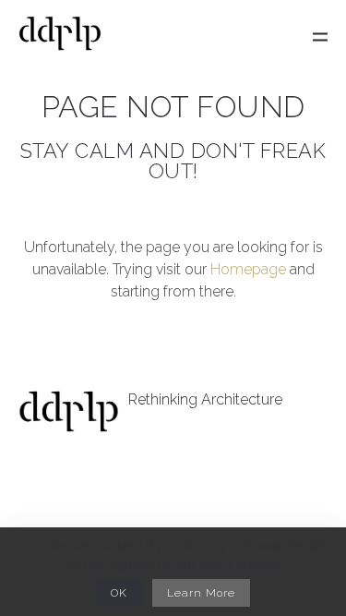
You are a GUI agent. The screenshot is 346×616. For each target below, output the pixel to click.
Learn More (201, 592)
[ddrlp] (59, 37)
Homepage (248, 269)
